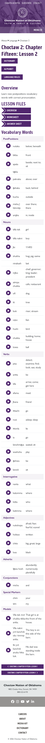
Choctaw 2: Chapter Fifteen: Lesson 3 (22, 673)
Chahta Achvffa (12, 3)
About (4, 40)
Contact (37, 3)
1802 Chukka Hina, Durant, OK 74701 (22, 689)
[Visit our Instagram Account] (17, 701)
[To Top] (40, 737)
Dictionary (9, 61)
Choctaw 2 (24, 40)
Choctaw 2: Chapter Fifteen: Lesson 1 (23, 666)
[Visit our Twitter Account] (27, 701)
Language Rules (12, 77)
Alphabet (8, 69)
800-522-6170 (22, 692)
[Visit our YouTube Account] (22, 701)
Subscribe (27, 3)
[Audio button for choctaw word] (8, 146)
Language (13, 40)
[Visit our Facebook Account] (12, 701)
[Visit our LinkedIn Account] (32, 701)
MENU (37, 29)
